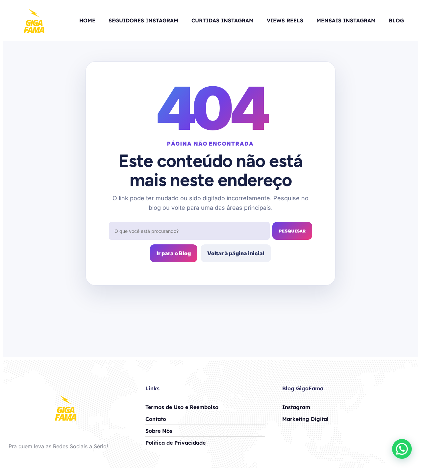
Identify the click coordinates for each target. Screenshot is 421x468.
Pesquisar (292, 231)
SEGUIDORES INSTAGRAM (143, 20)
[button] (402, 449)
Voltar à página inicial (235, 253)
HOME (87, 20)
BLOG (396, 20)
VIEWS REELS (285, 20)
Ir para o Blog (174, 253)
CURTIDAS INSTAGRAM (222, 20)
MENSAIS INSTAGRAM (346, 20)
